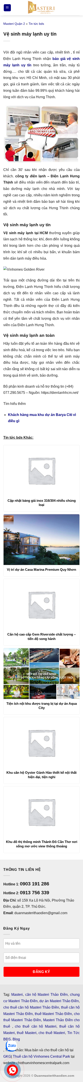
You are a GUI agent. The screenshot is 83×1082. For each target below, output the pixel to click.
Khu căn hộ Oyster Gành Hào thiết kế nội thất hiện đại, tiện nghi (41, 775)
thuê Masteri (26, 1033)
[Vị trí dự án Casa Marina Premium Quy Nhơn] (41, 539)
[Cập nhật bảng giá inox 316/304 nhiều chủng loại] (41, 470)
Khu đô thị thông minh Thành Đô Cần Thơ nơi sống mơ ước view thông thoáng (41, 844)
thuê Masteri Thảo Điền (53, 1014)
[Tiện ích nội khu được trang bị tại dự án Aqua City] (41, 673)
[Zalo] (11, 1046)
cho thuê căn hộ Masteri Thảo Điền (31, 1007)
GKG (7, 1056)
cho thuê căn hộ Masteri (35, 1026)
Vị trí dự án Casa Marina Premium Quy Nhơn (41, 569)
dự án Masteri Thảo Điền (59, 1001)
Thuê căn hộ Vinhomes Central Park (41, 1056)
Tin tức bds (36, 23)
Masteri (17, 994)
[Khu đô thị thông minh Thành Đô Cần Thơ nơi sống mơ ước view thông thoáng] (41, 811)
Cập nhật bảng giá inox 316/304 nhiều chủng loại (42, 503)
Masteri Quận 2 (14, 23)
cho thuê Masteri (52, 1033)
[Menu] (7, 7)
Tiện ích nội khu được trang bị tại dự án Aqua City (41, 706)
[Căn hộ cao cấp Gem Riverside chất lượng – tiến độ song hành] (41, 604)
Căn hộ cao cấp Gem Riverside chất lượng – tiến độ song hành (41, 636)
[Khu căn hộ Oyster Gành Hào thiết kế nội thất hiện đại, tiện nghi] (41, 742)
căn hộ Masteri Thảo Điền (46, 994)
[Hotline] (12, 1070)
